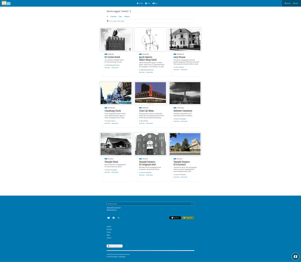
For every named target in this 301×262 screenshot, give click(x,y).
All (107, 16)
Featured (113, 16)
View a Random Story (116, 246)
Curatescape (121, 256)
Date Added (121, 21)
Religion (110, 159)
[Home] (6, 3)
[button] (288, 3)
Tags (120, 16)
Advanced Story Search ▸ (114, 207)
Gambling (111, 54)
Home (109, 226)
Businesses (111, 108)
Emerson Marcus (111, 121)
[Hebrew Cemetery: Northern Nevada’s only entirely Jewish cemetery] (185, 93)
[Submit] (192, 203)
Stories (141, 3)
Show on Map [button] (115, 67)
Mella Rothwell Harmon (112, 65)
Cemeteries (180, 108)
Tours (148, 3)
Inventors (145, 54)
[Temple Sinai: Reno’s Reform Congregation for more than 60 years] (116, 144)
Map (156, 3)
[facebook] (114, 218)
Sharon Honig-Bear (180, 119)
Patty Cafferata (179, 67)
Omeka (115, 256)
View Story (107, 67)
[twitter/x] (119, 218)
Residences (180, 54)
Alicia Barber (144, 121)
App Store (176, 218)
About (109, 238)
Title (115, 21)
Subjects (127, 16)
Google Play (189, 218)
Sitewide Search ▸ (112, 210)
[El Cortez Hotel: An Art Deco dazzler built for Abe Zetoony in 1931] (116, 39)
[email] (109, 218)
